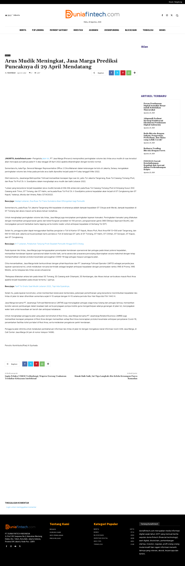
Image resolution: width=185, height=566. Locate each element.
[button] (177, 15)
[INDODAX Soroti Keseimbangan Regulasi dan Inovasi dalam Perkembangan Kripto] (173, 164)
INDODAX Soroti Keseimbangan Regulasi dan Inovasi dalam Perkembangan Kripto (155, 165)
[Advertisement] (71, 461)
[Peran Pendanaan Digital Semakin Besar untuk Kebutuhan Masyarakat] (173, 106)
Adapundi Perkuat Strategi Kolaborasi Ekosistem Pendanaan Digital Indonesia (155, 121)
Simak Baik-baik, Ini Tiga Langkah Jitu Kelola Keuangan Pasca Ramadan (106, 377)
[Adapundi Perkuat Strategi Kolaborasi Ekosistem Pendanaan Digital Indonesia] (173, 121)
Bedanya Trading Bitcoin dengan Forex (154, 149)
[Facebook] (162, 15)
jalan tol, (46, 158)
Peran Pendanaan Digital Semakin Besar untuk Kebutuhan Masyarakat (155, 106)
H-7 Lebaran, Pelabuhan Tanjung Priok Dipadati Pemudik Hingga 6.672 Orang (49, 244)
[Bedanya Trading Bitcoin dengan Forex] (173, 151)
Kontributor (11, 73)
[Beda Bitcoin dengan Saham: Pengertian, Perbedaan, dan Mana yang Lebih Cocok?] (173, 136)
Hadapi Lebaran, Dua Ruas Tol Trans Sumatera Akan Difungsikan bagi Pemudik (50, 201)
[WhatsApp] (128, 72)
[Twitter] (171, 15)
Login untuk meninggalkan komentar (21, 507)
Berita (7, 55)
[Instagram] (167, 15)
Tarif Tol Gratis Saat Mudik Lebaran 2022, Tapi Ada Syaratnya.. (42, 286)
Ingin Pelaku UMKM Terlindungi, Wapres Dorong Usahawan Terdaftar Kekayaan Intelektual (35, 377)
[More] (134, 72)
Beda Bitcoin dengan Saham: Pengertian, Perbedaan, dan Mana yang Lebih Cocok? (154, 136)
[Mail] (15, 546)
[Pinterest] (122, 72)
